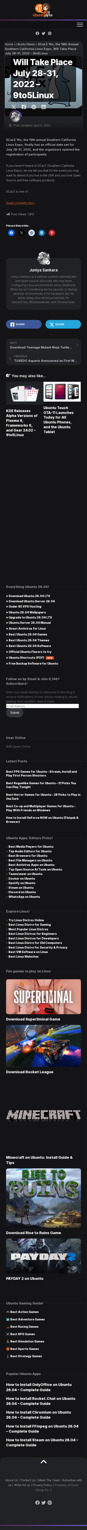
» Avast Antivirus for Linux (26, 628)
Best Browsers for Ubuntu (27, 855)
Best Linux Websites (23, 956)
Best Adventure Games (27, 1319)
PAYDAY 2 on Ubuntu (24, 1278)
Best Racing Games (24, 1326)
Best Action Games (24, 1312)
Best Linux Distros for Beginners (32, 933)
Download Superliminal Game (33, 1019)
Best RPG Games (22, 1334)
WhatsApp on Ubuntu (24, 896)
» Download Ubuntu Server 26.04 (30, 601)
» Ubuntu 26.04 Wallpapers (26, 612)
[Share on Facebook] (24, 107)
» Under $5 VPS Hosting (23, 606)
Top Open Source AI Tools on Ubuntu (35, 869)
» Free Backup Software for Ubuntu (32, 663)
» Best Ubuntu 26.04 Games (26, 634)
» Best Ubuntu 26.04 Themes (27, 640)
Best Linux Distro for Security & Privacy (38, 947)
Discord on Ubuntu (22, 892)
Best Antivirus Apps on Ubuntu (31, 864)
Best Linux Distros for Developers (33, 938)
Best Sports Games (24, 1349)
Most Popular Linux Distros (28, 929)
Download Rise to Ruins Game (33, 1233)
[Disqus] (43, 498)
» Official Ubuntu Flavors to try (29, 651)
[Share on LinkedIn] (43, 107)
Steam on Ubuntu (21, 887)
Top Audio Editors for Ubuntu (30, 851)
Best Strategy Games (26, 1356)
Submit (14, 712)
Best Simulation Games (27, 1341)
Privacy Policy (42, 1485)
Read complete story (20, 203)
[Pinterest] (50, 33)
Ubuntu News (25, 44)
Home (9, 44)
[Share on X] (15, 107)
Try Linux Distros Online (26, 920)
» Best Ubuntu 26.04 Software (28, 646)
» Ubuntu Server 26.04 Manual (28, 622)
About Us (11, 1480)
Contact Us (28, 1480)
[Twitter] (43, 33)
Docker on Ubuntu (21, 878)
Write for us (22, 1485)
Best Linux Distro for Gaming (29, 924)
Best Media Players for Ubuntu (30, 846)
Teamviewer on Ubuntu (25, 874)
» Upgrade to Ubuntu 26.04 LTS (29, 617)
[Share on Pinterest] (33, 107)
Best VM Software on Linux (28, 952)
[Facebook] (37, 33)
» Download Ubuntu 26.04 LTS (28, 596)
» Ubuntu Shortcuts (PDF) (29, 657)
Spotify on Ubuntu (21, 883)
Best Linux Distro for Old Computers (35, 942)
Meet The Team (49, 1480)
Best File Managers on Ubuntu (30, 860)
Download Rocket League (29, 1072)
